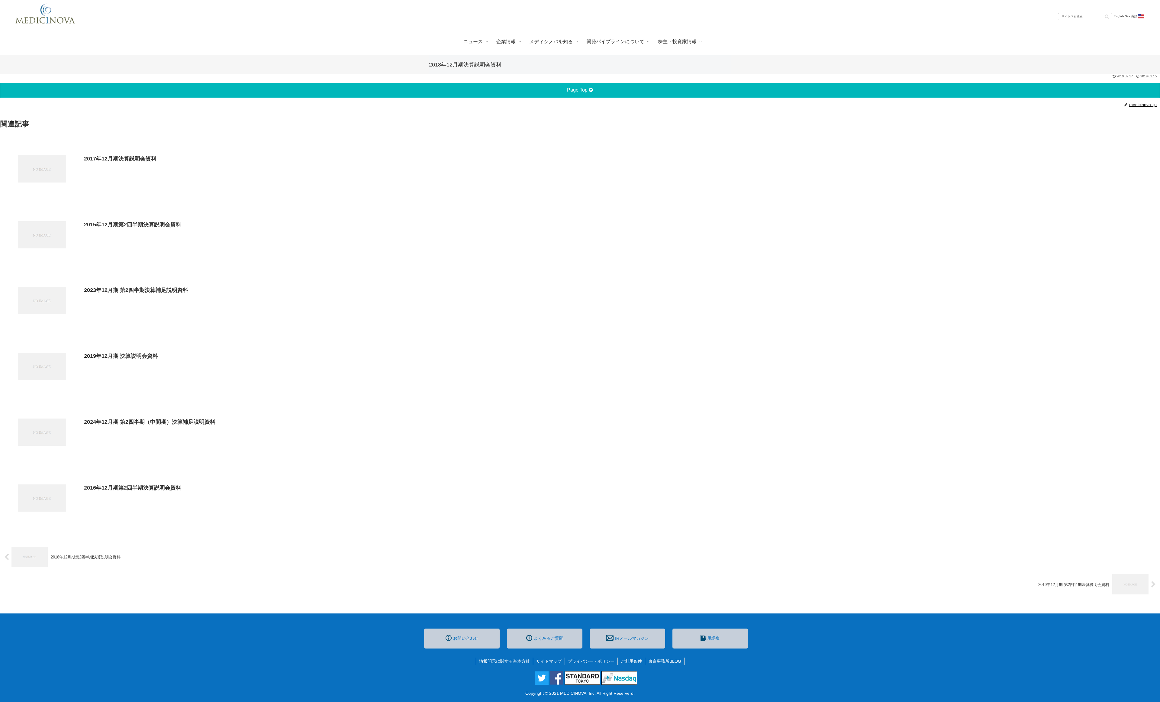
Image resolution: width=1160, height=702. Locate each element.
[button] (1106, 16)
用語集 (713, 638)
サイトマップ (549, 661)
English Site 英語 (1125, 16)
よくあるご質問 (548, 638)
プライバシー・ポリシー (591, 661)
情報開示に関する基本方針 (504, 661)
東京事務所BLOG (664, 661)
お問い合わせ (465, 638)
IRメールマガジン (632, 638)
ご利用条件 (631, 661)
